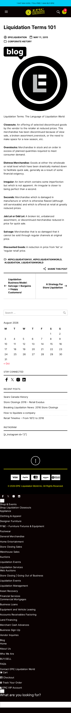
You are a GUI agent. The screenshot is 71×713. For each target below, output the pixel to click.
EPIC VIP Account (12, 687)
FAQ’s (3, 663)
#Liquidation (12, 262)
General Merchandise (12, 536)
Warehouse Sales (9, 551)
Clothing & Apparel (10, 516)
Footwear (5, 531)
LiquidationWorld (32, 262)
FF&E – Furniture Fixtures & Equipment (22, 526)
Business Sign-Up (10, 629)
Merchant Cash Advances (14, 624)
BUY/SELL (5, 658)
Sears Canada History (16, 396)
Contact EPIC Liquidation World (17, 669)
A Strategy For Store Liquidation (53, 286)
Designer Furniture (10, 521)
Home (3, 643)
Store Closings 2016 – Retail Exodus (24, 402)
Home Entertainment (12, 541)
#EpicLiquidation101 (20, 259)
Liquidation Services (11, 567)
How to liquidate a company (19, 412)
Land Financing (8, 619)
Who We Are (7, 653)
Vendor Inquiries (9, 635)
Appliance (5, 510)
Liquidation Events (10, 561)
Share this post (57, 269)
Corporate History (20, 41)
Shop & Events (8, 504)
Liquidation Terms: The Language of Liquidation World (34, 116)
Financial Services (10, 596)
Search (68, 704)
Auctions (5, 556)
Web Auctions (8, 570)
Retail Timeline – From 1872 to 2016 (24, 418)
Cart (5, 672)
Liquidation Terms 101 (30, 27)
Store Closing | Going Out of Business (21, 575)
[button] (7, 11)
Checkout (8, 677)
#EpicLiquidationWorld (47, 259)
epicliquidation (17, 37)
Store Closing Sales (11, 546)
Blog (2, 640)
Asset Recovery (9, 590)
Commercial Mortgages (13, 599)
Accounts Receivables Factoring (18, 614)
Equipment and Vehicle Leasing (18, 609)
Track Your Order (12, 682)
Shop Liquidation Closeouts (15, 507)
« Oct (7, 363)
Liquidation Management (14, 585)
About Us (5, 648)
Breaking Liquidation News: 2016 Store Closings (31, 407)
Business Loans (9, 604)
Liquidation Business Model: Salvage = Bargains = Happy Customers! (19, 286)
